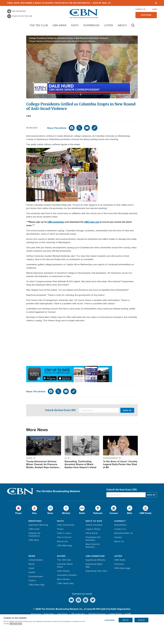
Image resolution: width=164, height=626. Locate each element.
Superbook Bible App (94, 565)
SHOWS (61, 556)
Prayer (60, 529)
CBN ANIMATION (95, 556)
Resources (62, 541)
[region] (82, 620)
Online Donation (94, 525)
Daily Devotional (65, 525)
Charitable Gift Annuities (93, 538)
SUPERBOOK (91, 25)
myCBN (128, 614)
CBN (28, 116)
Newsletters (120, 525)
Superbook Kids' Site (96, 571)
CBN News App (36, 584)
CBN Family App (65, 583)
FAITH (75, 25)
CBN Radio (120, 560)
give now (146, 15)
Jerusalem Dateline (67, 575)
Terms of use (36, 614)
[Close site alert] (156, 3)
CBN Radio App (122, 568)
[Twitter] (79, 128)
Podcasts (119, 564)
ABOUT (122, 25)
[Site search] (133, 26)
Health (31, 572)
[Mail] (87, 128)
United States (35, 560)
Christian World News (65, 565)
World (31, 564)
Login (154, 9)
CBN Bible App (64, 545)
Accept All (141, 620)
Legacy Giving (93, 529)
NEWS (31, 556)
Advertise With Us (123, 533)
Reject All (125, 620)
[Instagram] (85, 600)
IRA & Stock (92, 533)
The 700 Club (39, 25)
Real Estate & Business (93, 545)
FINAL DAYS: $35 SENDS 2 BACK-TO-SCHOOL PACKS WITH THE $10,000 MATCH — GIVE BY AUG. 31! (59, 3)
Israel (31, 568)
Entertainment (35, 576)
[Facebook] (72, 128)
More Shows (63, 579)
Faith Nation (63, 571)
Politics (32, 580)
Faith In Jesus (64, 533)
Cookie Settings (110, 620)
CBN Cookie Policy (78, 614)
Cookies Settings (115, 614)
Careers (118, 537)
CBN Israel (33, 529)
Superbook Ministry (95, 560)
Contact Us (140, 9)
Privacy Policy (49, 614)
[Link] (94, 128)
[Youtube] (71, 600)
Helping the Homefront (34, 534)
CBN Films (33, 540)
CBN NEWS (59, 25)
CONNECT (120, 521)
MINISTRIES (35, 521)
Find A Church (64, 537)
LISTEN (108, 25)
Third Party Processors (97, 614)
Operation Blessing (38, 525)
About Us (119, 541)
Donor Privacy (62, 614)
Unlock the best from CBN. (60, 410)
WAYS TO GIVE (94, 521)
